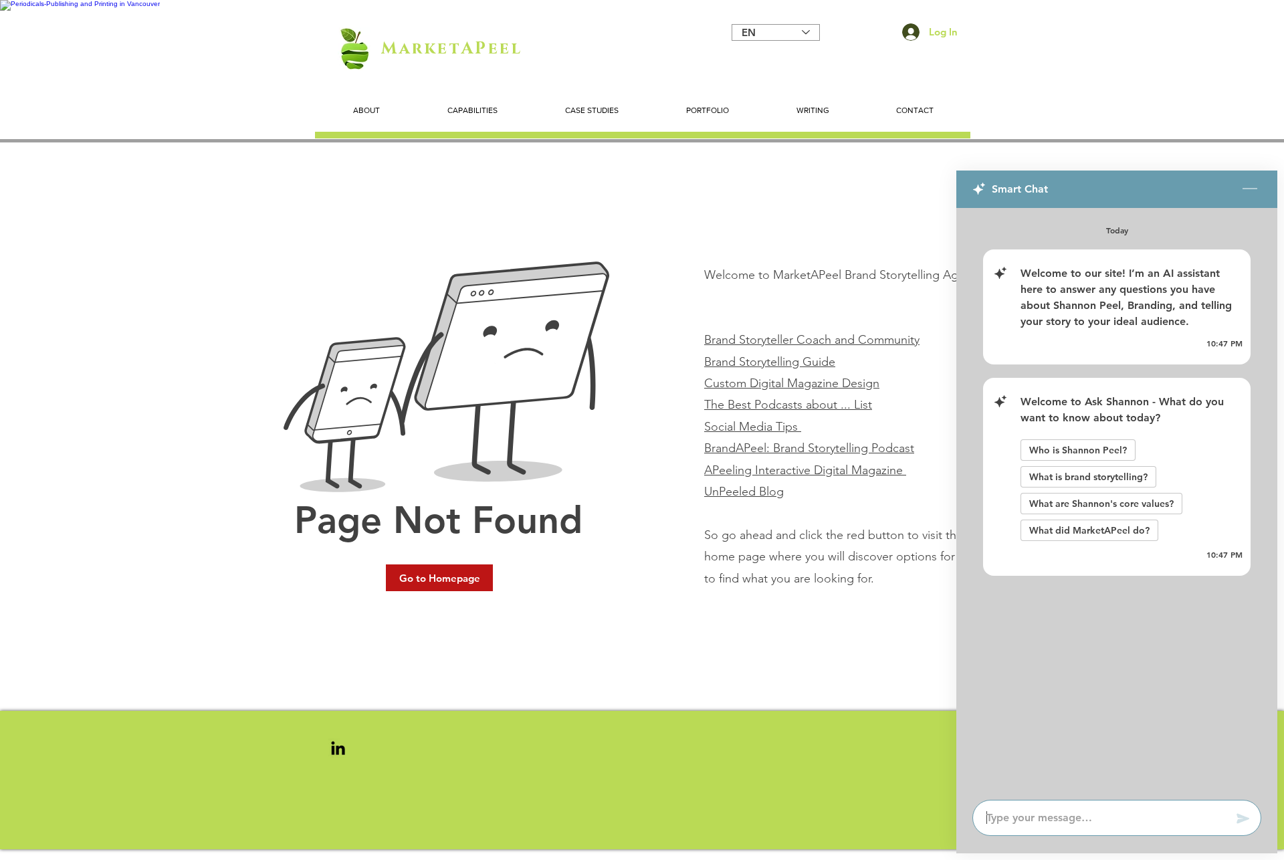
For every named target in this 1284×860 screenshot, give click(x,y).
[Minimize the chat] (1250, 189)
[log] (1116, 500)
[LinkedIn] (338, 748)
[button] (439, 577)
